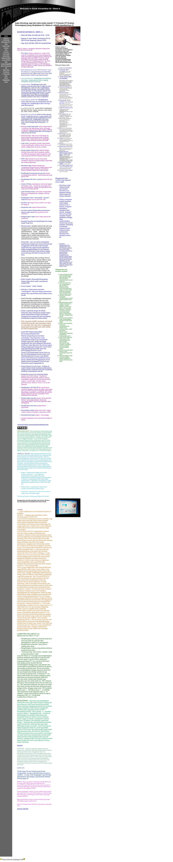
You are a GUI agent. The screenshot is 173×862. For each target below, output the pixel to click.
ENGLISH (20, 745)
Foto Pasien (6, 54)
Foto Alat (6, 52)
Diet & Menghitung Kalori (6, 80)
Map (6, 62)
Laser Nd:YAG (6, 60)
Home (6, 36)
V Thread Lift (6, 74)
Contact (6, 48)
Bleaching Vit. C (6, 42)
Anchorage (6, 40)
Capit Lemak (6, 46)
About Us (6, 38)
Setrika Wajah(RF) (6, 64)
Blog (6, 44)
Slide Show (6, 70)
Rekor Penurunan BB (6, 67)
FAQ (6, 50)
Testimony (6, 72)
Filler (6, 76)
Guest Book (6, 56)
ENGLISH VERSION (22, 809)
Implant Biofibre (6, 58)
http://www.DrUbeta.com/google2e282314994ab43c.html (33, 424)
